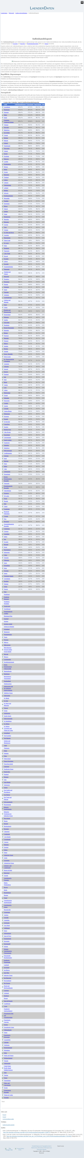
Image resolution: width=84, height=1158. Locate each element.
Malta (5, 115)
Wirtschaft (11, 13)
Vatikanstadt (7, 1063)
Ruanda (6, 501)
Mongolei (6, 276)
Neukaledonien (8, 634)
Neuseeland (7, 474)
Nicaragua (6, 282)
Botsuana (6, 222)
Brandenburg (7, 892)
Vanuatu (6, 1061)
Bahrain (6, 140)
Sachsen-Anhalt (8, 624)
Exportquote (30, 104)
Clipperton (6, 831)
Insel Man (6, 973)
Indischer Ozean (8, 975)
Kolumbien (7, 565)
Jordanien (6, 295)
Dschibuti (6, 156)
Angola (6, 406)
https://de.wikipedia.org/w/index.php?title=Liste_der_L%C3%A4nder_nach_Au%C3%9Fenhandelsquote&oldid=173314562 (39, 1136)
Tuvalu (6, 1087)
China (5, 555)
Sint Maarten (7, 738)
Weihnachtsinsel (8, 1058)
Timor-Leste (7, 240)
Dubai (5, 852)
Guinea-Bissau (8, 411)
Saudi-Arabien (7, 440)
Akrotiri (6, 875)
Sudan (5, 586)
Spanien (6, 427)
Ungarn (6, 135)
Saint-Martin (7, 782)
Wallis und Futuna (8, 1055)
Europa (6, 1024)
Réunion (6, 777)
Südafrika (6, 445)
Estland (6, 143)
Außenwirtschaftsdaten (21, 13)
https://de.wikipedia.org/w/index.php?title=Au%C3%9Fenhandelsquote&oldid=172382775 (26, 1132)
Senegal (6, 369)
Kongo (6, 153)
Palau (5, 756)
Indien (5, 536)
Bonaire (6, 823)
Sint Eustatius (7, 735)
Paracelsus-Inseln (8, 764)
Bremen (6, 895)
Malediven (6, 130)
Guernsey (6, 990)
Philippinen (7, 414)
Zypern (6, 172)
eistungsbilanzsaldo (8, 1119)
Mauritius (6, 219)
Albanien (6, 366)
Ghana (5, 307)
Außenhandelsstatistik (8, 1125)
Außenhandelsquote (20, 104)
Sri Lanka (6, 496)
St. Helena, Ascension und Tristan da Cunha (8, 728)
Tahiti (5, 745)
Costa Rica (7, 424)
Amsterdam (7, 912)
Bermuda (6, 829)
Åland (5, 898)
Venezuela (6, 483)
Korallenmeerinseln (9, 662)
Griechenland (7, 437)
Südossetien (7, 695)
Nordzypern (7, 606)
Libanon (6, 182)
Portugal (6, 341)
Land (5, 104)
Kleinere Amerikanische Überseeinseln (8, 951)
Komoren (6, 416)
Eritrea (5, 850)
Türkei (5, 506)
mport (4, 1117)
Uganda (6, 516)
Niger (5, 463)
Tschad (6, 395)
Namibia (6, 201)
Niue (5, 592)
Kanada (6, 419)
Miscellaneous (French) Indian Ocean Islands (8, 649)
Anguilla (6, 917)
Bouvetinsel (7, 818)
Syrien (5, 710)
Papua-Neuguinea (8, 761)
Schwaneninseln (8, 802)
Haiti (5, 379)
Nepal (5, 498)
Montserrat (7, 632)
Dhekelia (6, 844)
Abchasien (6, 923)
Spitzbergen (7, 713)
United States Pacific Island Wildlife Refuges (8, 1068)
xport (4, 1114)
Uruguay (6, 531)
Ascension (6, 860)
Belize (5, 169)
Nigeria (6, 589)
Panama (6, 284)
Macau (5, 206)
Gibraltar (6, 1042)
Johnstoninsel (7, 933)
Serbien (6, 211)
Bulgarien (6, 174)
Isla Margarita (7, 978)
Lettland (6, 188)
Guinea (6, 385)
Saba (5, 779)
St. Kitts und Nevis (9, 232)
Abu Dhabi (7, 925)
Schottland (6, 629)
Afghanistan (7, 471)
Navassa (6, 639)
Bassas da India (8, 870)
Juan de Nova (7, 936)
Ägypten (6, 571)
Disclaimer (40, 1147)
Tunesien (6, 292)
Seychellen (7, 132)
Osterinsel (6, 766)
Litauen (6, 151)
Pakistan (6, 584)
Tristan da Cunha (8, 1095)
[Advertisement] (63, 127)
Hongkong (7, 109)
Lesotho (6, 161)
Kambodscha (7, 164)
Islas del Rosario (8, 1001)
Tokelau (6, 1075)
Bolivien (6, 461)
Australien (6, 534)
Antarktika (6, 920)
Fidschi (6, 209)
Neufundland (7, 681)
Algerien (6, 456)
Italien (5, 466)
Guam (5, 1006)
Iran (5, 539)
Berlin (5, 890)
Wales (5, 751)
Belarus (6, 167)
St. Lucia (6, 243)
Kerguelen (6, 941)
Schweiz (6, 193)
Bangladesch (7, 550)
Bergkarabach (7, 826)
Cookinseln (7, 834)
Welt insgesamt (8, 450)
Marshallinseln (7, 671)
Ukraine (6, 230)
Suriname (6, 287)
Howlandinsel (7, 980)
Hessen (6, 998)
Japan (5, 563)
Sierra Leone (7, 356)
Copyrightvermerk (46, 1146)
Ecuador (6, 542)
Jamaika (6, 346)
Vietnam (6, 125)
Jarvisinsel (6, 967)
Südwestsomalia (8, 718)
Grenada (6, 408)
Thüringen (6, 748)
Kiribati (6, 946)
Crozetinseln (7, 839)
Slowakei (6, 127)
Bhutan (6, 333)
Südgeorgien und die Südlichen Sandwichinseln (8, 688)
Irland (5, 117)
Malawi (6, 343)
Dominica (6, 279)
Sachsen (6, 621)
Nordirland (7, 594)
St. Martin (6, 698)
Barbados (6, 330)
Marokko (6, 338)
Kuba (5, 568)
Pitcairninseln (7, 804)
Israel (5, 458)
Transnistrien (7, 1080)
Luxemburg (7, 107)
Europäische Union (9, 1027)
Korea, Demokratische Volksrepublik (8, 666)
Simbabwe (6, 448)
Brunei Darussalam (9, 327)
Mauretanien (7, 238)
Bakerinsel (6, 873)
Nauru (5, 637)
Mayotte (6, 654)
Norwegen (6, 400)
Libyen (6, 261)
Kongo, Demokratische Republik (8, 479)
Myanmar (6, 521)
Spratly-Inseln (7, 716)
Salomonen (7, 785)
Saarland (6, 618)
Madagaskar (7, 393)
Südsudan (6, 398)
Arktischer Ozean (8, 855)
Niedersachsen (7, 684)
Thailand (6, 177)
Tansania (6, 557)
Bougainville (7, 909)
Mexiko (6, 349)
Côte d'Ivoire (7, 432)
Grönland (6, 993)
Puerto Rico (7, 772)
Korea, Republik (8, 354)
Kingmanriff (7, 944)
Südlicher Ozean (8, 693)
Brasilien (6, 581)
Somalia (6, 351)
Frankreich (7, 442)
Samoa (5, 787)
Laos (5, 387)
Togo (5, 227)
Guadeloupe (7, 1003)
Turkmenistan (7, 185)
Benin (5, 382)
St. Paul (6, 701)
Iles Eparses (7, 983)
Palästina (6, 753)
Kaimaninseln (7, 938)
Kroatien (6, 259)
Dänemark (6, 269)
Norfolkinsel (7, 609)
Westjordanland (8, 1047)
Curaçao (6, 842)
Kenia (5, 547)
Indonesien (7, 552)
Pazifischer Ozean (8, 769)
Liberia (6, 180)
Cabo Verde (7, 253)
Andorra (6, 915)
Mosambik (6, 198)
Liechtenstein (7, 659)
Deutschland (7, 314)
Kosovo (6, 372)
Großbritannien (8, 453)
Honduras (6, 248)
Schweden (6, 322)
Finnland (6, 374)
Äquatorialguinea (8, 266)
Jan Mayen (7, 970)
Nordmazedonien (8, 195)
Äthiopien (6, 560)
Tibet (5, 1072)
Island (5, 289)
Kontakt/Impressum (36, 1146)
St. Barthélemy (8, 721)
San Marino (7, 795)
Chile (5, 469)
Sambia (6, 320)
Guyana (6, 224)
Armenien (6, 364)
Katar (5, 305)
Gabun (5, 390)
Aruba (5, 858)
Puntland (6, 774)
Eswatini (6, 264)
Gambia (6, 403)
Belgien (6, 138)
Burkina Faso (7, 429)
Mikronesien (7, 645)
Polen (5, 245)
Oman (5, 214)
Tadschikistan (7, 490)
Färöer (5, 1032)
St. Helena (6, 724)
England (6, 847)
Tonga (5, 1078)
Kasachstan (7, 435)
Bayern (6, 887)
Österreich (6, 251)
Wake (5, 1053)
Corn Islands (7, 837)
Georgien (6, 235)
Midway (6, 642)
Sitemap (46, 1147)
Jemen (5, 573)
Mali (5, 504)
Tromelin (6, 1097)
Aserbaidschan (8, 297)
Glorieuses (6, 1045)
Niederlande (7, 146)
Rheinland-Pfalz (8, 616)
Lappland (6, 965)
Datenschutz (34, 1147)
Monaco (6, 657)
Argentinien (7, 578)
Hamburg (6, 996)
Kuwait (6, 256)
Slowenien (6, 148)
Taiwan (6, 708)
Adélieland (7, 928)
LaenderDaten (42, 8)
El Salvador (7, 421)
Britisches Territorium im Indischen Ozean (8, 814)
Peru (5, 519)
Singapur (6, 112)
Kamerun (6, 493)
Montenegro (7, 216)
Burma (5, 821)
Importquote (37, 104)
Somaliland (7, 733)
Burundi (6, 544)
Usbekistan (7, 528)
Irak (5, 377)
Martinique (7, 674)
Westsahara (7, 1050)
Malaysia (6, 159)
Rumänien (6, 325)
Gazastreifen (7, 1040)
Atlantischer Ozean (9, 863)
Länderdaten (4, 13)
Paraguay (6, 335)
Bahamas (6, 317)
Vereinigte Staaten (8, 576)
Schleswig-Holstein (9, 626)
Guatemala (7, 509)
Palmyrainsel (7, 758)
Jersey (5, 930)
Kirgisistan (7, 203)
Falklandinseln (7, 1030)
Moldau (6, 190)
